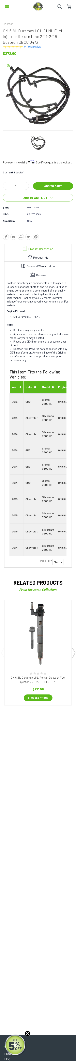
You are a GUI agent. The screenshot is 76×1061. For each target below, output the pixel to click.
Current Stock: (13, 172)
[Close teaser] (27, 1033)
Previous (3, 652)
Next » (58, 562)
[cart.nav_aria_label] (71, 6)
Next (74, 652)
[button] (15, 1045)
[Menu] (7, 6)
